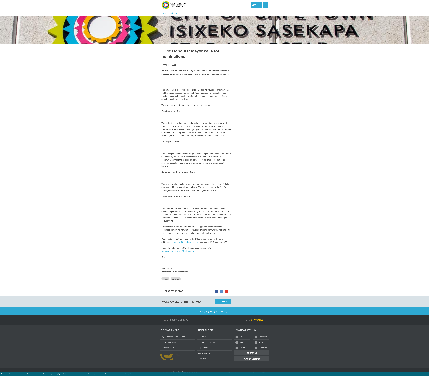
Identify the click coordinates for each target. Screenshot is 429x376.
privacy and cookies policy (123, 374)
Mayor (165, 279)
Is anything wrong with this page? (214, 311)
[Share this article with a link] (226, 291)
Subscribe (262, 347)
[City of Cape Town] (174, 5)
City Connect (258, 320)
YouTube (262, 342)
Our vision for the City (206, 342)
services (175, 279)
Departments (203, 347)
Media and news (175, 13)
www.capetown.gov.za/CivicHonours (177, 250)
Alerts (241, 342)
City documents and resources (173, 336)
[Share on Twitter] (221, 291)
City (241, 336)
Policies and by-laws (169, 342)
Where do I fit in (204, 353)
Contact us (252, 353)
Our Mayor (202, 336)
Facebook (262, 336)
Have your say (203, 358)
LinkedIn (242, 347)
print (224, 302)
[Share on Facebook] (216, 291)
